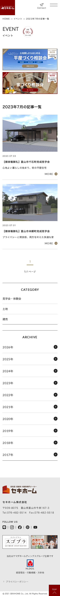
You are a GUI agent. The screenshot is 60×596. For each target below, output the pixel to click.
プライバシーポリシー (17, 582)
